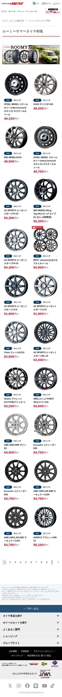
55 (52, 562)
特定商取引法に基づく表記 (39, 655)
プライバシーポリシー (43, 651)
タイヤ (4, 11)
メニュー (20, 11)
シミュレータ (31, 11)
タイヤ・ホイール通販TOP (13, 21)
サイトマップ (17, 655)
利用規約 (25, 651)
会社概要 (13, 651)
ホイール (12, 11)
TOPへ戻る (32, 608)
